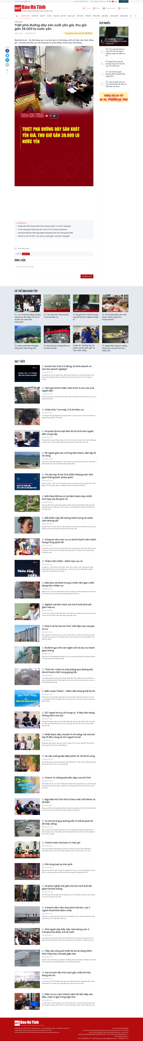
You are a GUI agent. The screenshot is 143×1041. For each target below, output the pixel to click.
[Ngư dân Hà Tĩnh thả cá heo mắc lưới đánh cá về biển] (27, 806)
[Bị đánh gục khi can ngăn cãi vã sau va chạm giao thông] (27, 654)
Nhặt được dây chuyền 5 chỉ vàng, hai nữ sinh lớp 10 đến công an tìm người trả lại (68, 736)
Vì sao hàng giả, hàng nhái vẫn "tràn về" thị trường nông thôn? (42, 229)
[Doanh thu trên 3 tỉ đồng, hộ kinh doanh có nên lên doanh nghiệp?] (27, 373)
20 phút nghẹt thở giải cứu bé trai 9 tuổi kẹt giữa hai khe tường (67, 887)
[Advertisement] (54, 201)
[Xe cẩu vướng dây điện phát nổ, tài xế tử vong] (27, 763)
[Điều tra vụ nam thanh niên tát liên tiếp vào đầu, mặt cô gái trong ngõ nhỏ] (27, 1001)
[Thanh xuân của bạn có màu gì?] (27, 849)
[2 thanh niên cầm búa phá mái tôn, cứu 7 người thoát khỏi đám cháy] (27, 914)
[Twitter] (7, 55)
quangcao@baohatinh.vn (109, 1038)
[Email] (7, 60)
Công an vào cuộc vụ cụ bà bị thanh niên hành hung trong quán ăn (69, 541)
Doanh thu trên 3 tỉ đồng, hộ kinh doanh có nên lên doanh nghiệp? (67, 368)
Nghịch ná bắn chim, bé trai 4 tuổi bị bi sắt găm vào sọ (66, 606)
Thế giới (88, 16)
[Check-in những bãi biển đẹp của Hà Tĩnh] (27, 784)
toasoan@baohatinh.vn (121, 1036)
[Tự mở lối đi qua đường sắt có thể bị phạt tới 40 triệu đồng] (27, 828)
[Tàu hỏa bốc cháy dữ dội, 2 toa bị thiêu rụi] (57, 303)
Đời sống (105, 16)
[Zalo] (115, 1)
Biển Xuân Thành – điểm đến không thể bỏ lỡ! (69, 691)
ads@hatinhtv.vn (123, 1038)
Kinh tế (42, 16)
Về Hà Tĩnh (96, 16)
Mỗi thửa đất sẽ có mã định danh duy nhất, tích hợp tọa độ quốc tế (67, 497)
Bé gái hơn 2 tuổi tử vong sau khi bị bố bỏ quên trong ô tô (116, 41)
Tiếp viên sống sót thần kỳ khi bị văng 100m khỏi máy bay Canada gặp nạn (67, 952)
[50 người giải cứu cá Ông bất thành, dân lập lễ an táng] (27, 460)
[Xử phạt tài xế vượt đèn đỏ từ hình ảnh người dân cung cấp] (27, 438)
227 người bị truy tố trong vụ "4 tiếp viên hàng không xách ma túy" (68, 714)
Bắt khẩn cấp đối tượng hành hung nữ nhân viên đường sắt (67, 519)
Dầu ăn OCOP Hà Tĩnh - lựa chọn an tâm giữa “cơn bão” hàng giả (43, 236)
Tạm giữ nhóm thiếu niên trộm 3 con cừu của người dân (68, 389)
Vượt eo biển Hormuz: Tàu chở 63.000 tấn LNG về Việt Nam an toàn (116, 84)
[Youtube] (113, 1)
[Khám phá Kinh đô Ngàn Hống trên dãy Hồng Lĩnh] (28, 334)
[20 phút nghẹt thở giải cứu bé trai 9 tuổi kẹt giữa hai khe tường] (27, 893)
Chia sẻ (7, 47)
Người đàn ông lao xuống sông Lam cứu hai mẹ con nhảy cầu (115, 63)
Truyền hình (124, 8)
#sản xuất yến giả (23, 248)
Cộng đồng (124, 16)
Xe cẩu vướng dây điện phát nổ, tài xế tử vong (69, 756)
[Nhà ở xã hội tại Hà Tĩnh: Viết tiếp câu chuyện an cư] (27, 633)
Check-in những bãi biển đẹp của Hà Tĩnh (67, 777)
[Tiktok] (110, 1)
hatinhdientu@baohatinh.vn (119, 1034)
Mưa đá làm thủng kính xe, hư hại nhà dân (57, 346)
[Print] (7, 65)
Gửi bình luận (87, 276)
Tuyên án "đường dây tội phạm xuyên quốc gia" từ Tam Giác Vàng (84, 348)
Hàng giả (26, 254)
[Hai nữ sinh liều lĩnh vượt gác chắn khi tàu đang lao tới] (27, 979)
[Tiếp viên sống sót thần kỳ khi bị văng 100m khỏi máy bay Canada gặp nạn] (27, 958)
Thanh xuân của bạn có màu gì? (62, 842)
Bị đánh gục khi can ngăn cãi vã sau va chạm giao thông (68, 649)
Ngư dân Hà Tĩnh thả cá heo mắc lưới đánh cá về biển (68, 801)
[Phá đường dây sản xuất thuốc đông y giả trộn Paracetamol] (115, 303)
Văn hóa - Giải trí (59, 16)
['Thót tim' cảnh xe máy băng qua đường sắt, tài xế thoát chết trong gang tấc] (27, 676)
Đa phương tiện (110, 8)
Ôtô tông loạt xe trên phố (58, 864)
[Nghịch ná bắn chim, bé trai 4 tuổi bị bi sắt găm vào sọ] (27, 611)
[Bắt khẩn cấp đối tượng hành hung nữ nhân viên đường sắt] (27, 525)
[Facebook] (107, 1)
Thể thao (80, 16)
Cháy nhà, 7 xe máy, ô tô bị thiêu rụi (64, 409)
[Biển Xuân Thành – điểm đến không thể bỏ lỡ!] (27, 698)
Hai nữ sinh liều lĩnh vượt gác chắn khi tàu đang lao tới (66, 974)
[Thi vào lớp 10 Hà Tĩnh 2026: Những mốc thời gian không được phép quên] (27, 481)
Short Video (25, 16)
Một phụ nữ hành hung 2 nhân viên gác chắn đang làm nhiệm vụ (68, 584)
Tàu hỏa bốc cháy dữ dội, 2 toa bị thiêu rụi (56, 315)
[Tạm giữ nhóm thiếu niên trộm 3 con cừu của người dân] (27, 395)
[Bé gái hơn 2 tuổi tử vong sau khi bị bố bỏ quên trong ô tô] (86, 303)
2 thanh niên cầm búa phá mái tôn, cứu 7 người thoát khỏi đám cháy (66, 909)
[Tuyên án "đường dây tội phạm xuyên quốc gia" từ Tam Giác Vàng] (86, 334)
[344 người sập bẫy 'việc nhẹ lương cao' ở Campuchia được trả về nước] (27, 936)
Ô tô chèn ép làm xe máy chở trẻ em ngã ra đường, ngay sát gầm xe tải (115, 52)
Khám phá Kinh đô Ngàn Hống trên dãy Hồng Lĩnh (27, 346)
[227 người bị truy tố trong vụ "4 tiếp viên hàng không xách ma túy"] (27, 719)
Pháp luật (71, 16)
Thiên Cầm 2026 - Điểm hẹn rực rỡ (63, 561)
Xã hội (49, 16)
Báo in (98, 8)
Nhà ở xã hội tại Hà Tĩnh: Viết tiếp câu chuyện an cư (68, 627)
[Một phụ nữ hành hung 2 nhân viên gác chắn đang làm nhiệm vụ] (27, 590)
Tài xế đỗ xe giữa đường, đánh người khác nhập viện (115, 74)
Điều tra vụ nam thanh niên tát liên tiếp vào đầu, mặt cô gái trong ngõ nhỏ (67, 996)
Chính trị (35, 16)
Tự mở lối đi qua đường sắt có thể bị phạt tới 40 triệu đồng (67, 822)
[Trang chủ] (17, 16)
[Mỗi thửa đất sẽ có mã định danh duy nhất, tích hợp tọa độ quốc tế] (27, 503)
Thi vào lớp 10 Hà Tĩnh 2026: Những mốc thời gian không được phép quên (67, 476)
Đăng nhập (125, 1)
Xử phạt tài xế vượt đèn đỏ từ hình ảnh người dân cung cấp (67, 433)
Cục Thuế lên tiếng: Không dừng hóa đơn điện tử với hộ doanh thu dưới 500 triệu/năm (27, 318)
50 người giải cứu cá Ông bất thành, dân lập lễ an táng (69, 454)
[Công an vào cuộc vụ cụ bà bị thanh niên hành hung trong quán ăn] (27, 546)
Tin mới (88, 8)
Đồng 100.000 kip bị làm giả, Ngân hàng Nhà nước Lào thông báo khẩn (45, 233)
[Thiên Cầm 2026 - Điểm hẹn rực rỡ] (27, 568)
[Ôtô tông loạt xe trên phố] (27, 871)
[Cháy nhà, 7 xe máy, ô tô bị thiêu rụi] (27, 416)
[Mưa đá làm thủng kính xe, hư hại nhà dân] (57, 334)
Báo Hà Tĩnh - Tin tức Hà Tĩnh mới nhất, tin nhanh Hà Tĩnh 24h (34, 8)
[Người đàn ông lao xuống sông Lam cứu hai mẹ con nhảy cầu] (115, 334)
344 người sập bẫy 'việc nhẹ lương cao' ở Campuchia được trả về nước (65, 931)
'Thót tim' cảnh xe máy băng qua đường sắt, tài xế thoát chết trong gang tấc (67, 671)
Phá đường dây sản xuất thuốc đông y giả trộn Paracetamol (114, 317)
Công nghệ (114, 16)
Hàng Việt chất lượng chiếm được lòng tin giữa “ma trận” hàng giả (44, 226)
